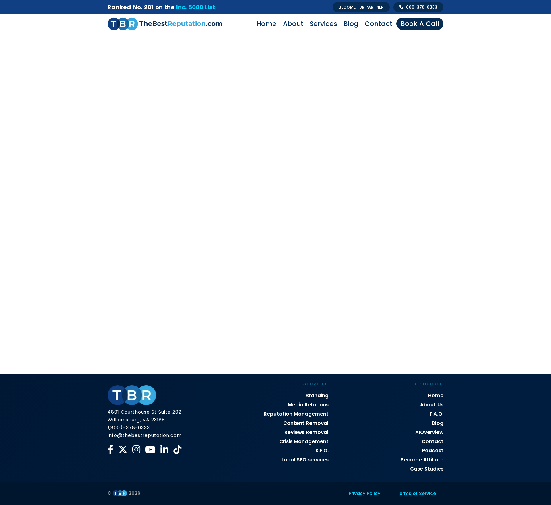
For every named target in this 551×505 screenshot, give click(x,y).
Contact (378, 23)
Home (267, 23)
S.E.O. (322, 450)
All (125, 226)
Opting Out (371, 226)
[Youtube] (150, 449)
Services (323, 23)
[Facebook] (110, 449)
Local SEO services (305, 459)
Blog (351, 23)
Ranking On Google (410, 226)
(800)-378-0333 (129, 427)
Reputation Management (296, 413)
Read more (124, 365)
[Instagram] (136, 449)
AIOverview (429, 432)
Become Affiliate (422, 459)
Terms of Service (416, 493)
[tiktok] (177, 449)
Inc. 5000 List (195, 7)
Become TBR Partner (361, 7)
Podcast (432, 450)
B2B (140, 226)
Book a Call (420, 23)
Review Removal (241, 237)
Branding (317, 395)
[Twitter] (122, 449)
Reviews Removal (306, 432)
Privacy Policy (364, 493)
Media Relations (308, 404)
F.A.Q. (436, 413)
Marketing (231, 226)
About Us (431, 404)
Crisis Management (172, 226)
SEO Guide (277, 237)
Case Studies (426, 468)
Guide (206, 226)
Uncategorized (311, 237)
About (293, 23)
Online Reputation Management (321, 226)
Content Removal (306, 423)
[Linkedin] (164, 449)
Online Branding (266, 226)
